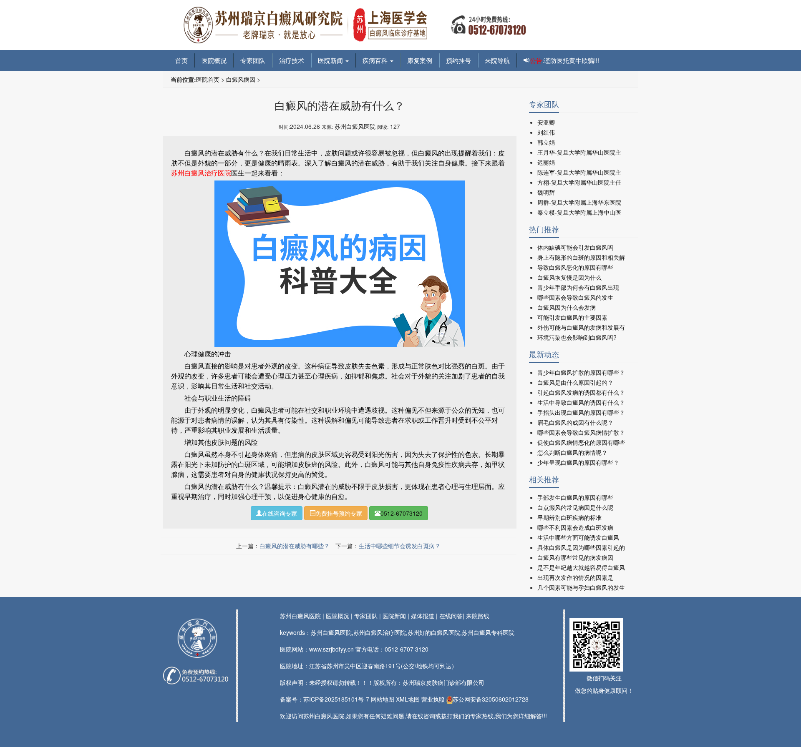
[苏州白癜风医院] (197, 638)
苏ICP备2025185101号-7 (336, 699)
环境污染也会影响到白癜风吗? (577, 337)
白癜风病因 (240, 79)
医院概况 (214, 60)
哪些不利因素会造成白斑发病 (575, 527)
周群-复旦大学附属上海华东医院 (579, 202)
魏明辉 (546, 192)
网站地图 (382, 699)
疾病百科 (376, 60)
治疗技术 (291, 60)
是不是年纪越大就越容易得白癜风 (581, 567)
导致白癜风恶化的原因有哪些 (575, 267)
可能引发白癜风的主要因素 (572, 317)
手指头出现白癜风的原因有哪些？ (581, 412)
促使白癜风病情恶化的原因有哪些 (581, 442)
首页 (181, 60)
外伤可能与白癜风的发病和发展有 (581, 327)
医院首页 (207, 79)
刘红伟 (546, 132)
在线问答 (451, 616)
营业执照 (433, 699)
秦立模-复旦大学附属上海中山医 (579, 212)
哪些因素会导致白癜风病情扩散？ (581, 432)
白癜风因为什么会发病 (566, 307)
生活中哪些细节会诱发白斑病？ (400, 545)
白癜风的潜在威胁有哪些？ (294, 545)
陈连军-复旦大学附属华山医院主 (579, 172)
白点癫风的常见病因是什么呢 (575, 507)
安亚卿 (546, 122)
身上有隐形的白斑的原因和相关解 (581, 257)
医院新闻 (331, 60)
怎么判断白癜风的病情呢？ (572, 452)
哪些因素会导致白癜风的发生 (575, 297)
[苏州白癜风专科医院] (354, 24)
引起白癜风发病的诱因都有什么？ (581, 392)
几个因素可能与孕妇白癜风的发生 (581, 587)
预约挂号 (458, 60)
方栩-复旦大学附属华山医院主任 (579, 182)
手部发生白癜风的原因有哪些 (575, 497)
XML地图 (408, 699)
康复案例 (419, 60)
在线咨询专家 (279, 513)
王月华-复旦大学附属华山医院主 (579, 152)
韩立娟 (546, 142)
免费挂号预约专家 (338, 513)
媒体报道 (422, 616)
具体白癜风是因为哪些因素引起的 (581, 547)
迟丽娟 (546, 162)
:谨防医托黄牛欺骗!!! (564, 60)
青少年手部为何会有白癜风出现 (578, 287)
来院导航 (497, 60)
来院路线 (477, 616)
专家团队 (252, 60)
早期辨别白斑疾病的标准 (569, 517)
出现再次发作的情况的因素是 (575, 577)
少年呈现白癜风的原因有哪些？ (578, 462)
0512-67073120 (401, 513)
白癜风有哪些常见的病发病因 (575, 557)
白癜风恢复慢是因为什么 (569, 277)
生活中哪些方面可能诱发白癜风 (578, 537)
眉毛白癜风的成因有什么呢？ (575, 422)
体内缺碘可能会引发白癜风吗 (575, 247)
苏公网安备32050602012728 (491, 699)
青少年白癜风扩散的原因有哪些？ (581, 372)
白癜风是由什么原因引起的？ (575, 382)
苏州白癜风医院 (355, 126)
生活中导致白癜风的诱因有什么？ (581, 402)
